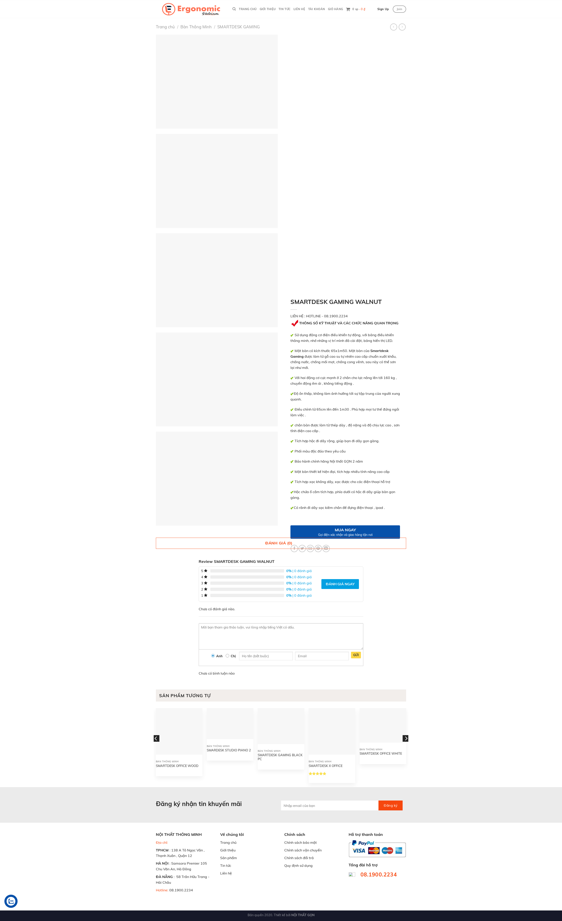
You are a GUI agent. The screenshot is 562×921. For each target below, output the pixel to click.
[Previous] (156, 747)
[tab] (281, 543)
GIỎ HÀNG (335, 9)
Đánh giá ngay (340, 584)
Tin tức (225, 865)
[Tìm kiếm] (234, 9)
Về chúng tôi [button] (232, 834)
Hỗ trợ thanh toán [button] (366, 834)
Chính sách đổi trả (299, 858)
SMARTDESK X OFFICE (325, 766)
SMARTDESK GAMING (238, 26)
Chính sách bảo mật (300, 842)
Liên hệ (226, 873)
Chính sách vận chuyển (303, 850)
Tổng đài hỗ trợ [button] (363, 864)
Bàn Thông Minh (196, 26)
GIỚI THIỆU (268, 9)
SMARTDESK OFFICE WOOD (177, 766)
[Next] (406, 747)
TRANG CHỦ (247, 9)
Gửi (356, 655)
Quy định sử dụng (298, 865)
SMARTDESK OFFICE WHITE (381, 754)
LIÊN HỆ (299, 9)
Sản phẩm (228, 858)
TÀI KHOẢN (316, 9)
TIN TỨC (284, 9)
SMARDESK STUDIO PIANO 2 (229, 750)
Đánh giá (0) (278, 543)
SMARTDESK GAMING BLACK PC (280, 757)
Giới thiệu (228, 850)
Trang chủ (165, 26)
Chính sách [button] (294, 834)
